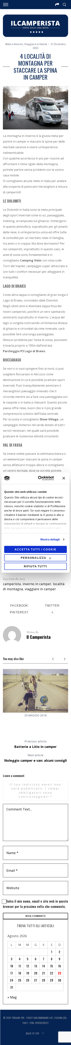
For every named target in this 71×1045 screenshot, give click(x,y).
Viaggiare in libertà (35, 44)
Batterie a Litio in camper (35, 744)
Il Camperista (39, 637)
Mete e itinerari (14, 44)
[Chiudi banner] (64, 478)
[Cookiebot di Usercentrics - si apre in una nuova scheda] (40, 478)
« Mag (12, 997)
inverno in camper (37, 584)
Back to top (32, 1033)
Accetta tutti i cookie (35, 549)
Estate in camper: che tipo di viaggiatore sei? (35, 722)
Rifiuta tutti (35, 566)
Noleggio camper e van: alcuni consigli (35, 758)
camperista (12, 584)
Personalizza (33, 557)
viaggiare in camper (40, 589)
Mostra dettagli (50, 539)
